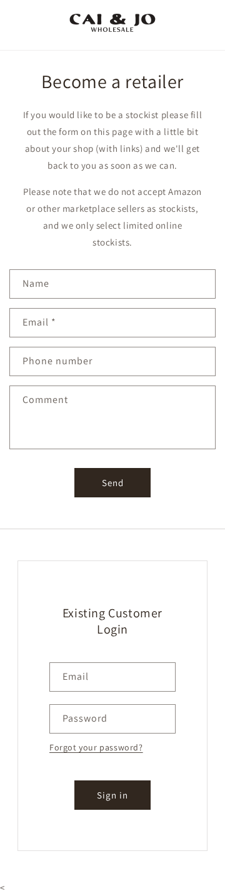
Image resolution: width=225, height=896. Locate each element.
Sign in (112, 795)
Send (113, 483)
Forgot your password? (96, 747)
